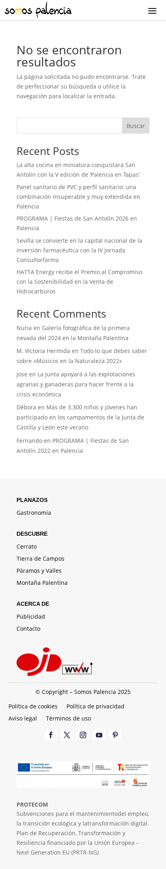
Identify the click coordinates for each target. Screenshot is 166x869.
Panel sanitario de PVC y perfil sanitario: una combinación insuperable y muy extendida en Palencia (78, 196)
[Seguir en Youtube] (99, 735)
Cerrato (27, 547)
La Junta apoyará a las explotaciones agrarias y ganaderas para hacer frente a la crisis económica (76, 384)
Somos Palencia (95, 692)
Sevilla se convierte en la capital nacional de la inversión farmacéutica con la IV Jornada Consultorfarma (79, 250)
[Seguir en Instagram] (83, 735)
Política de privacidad (95, 707)
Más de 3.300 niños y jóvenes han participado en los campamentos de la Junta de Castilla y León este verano (80, 417)
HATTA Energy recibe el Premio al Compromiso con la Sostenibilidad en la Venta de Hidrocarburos (79, 281)
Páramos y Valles (39, 571)
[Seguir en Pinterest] (115, 735)
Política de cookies (33, 707)
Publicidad (31, 617)
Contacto (28, 629)
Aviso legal (22, 719)
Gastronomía (34, 513)
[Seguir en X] (66, 735)
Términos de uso (68, 719)
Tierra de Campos (40, 559)
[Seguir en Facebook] (50, 735)
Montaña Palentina (42, 583)
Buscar (136, 126)
